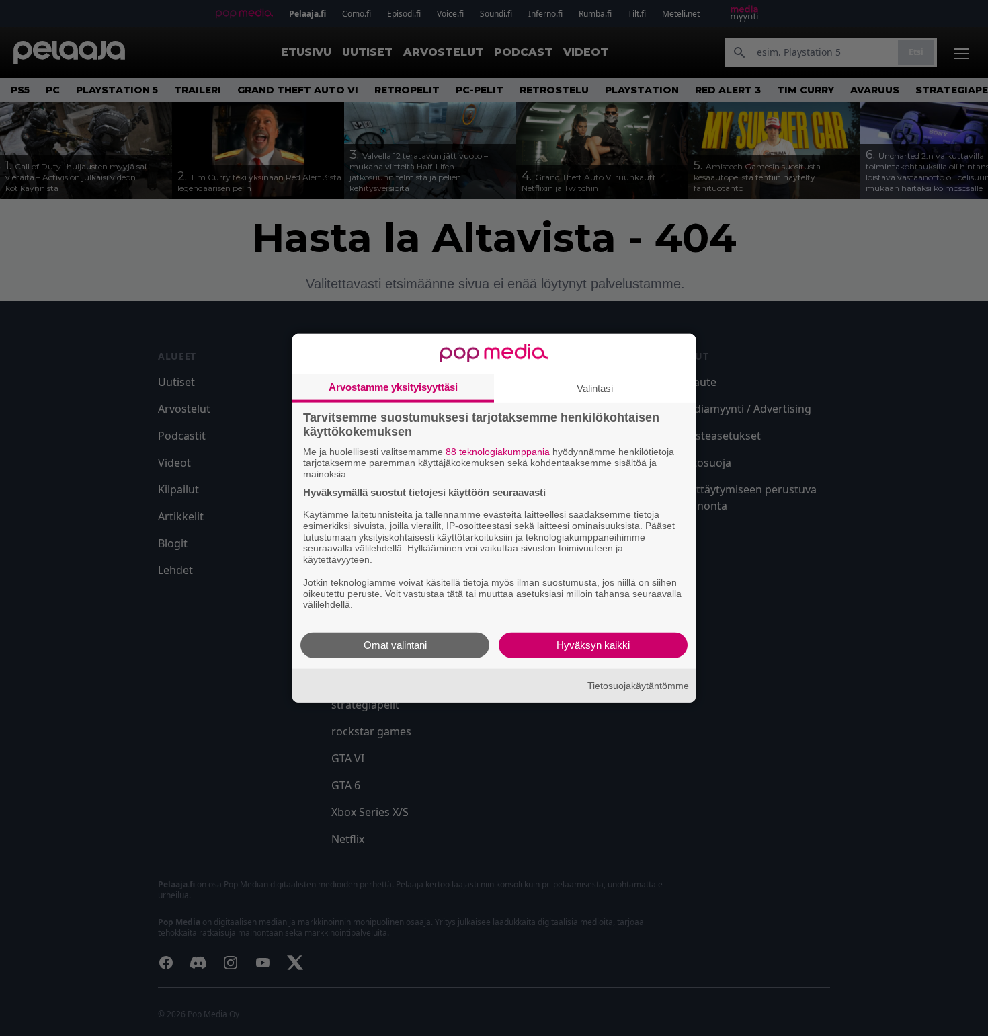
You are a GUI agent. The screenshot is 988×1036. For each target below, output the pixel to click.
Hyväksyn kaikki (593, 645)
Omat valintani (395, 645)
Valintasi (595, 387)
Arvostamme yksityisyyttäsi (393, 386)
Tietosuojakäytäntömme (638, 685)
